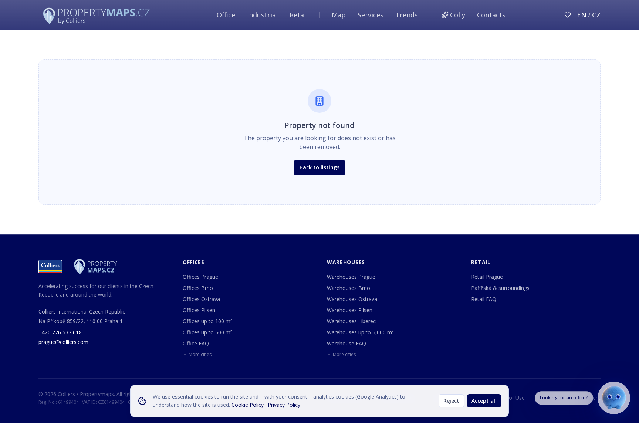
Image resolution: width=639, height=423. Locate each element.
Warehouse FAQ (346, 343)
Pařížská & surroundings (500, 287)
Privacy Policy (284, 404)
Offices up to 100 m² (207, 321)
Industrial (262, 14)
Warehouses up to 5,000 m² (360, 332)
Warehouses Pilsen (349, 310)
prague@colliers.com (63, 341)
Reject (451, 400)
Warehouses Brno (348, 287)
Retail (299, 14)
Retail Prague (487, 276)
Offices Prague (200, 276)
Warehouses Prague (351, 276)
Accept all (484, 400)
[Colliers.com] (50, 266)
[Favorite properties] (567, 14)
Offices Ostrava (201, 298)
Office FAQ (196, 343)
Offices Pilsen (199, 310)
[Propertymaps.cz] (98, 14)
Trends (406, 14)
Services (370, 14)
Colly (457, 14)
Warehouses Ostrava (352, 298)
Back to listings (319, 167)
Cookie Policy (247, 404)
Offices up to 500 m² (207, 332)
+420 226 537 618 (60, 332)
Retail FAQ (483, 298)
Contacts (491, 14)
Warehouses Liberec (351, 321)
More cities (200, 355)
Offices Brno (198, 287)
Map (339, 14)
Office (226, 14)
